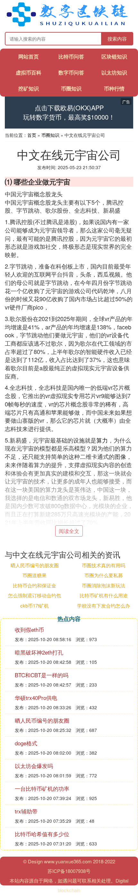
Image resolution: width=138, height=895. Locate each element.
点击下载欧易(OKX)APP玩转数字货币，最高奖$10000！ (69, 112)
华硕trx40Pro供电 (36, 698)
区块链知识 (114, 56)
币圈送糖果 (34, 575)
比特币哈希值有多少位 (42, 834)
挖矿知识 (28, 88)
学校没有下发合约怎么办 (103, 605)
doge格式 (26, 743)
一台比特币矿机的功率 (42, 788)
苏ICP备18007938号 (69, 871)
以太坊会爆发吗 (34, 766)
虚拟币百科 (28, 72)
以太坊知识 (114, 72)
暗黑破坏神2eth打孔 (39, 652)
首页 (31, 135)
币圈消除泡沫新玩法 (103, 585)
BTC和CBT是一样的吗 (41, 675)
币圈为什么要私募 (103, 575)
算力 (102, 440)
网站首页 (28, 56)
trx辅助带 (26, 811)
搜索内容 (117, 38)
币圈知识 (71, 88)
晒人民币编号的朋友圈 (35, 565)
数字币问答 (71, 72)
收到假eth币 (29, 629)
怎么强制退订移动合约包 (34, 595)
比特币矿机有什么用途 (104, 595)
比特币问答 (71, 56)
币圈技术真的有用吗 (103, 565)
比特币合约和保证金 (34, 585)
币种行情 (114, 88)
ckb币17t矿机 (34, 605)
